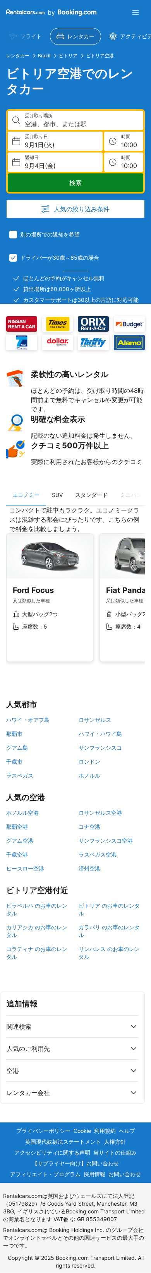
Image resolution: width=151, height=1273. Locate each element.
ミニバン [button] (131, 495)
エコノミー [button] (25, 495)
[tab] (26, 495)
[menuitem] (25, 36)
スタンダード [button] (91, 495)
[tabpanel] (75, 589)
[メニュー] (135, 12)
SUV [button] (57, 495)
